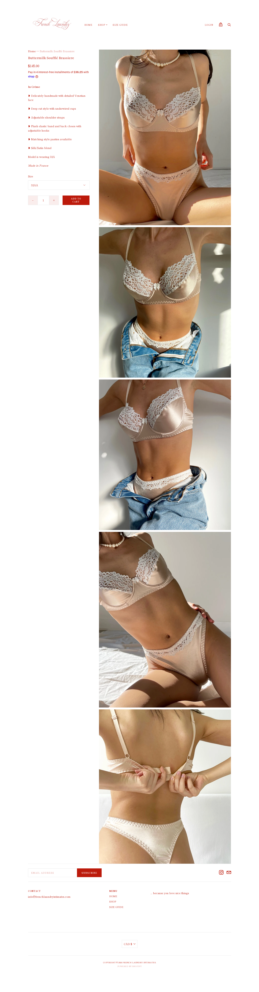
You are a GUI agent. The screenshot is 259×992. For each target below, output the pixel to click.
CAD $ (128, 944)
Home (88, 24)
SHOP (112, 901)
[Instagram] (221, 873)
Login (209, 24)
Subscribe (89, 872)
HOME (113, 896)
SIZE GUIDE (120, 24)
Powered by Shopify (129, 966)
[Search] (229, 25)
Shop (101, 24)
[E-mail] (229, 873)
